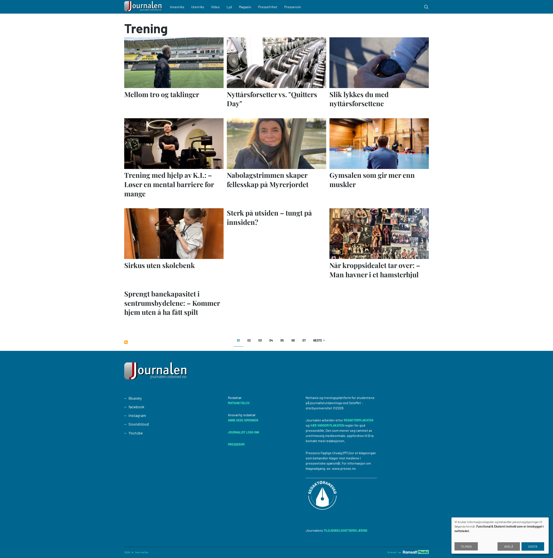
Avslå (508, 546)
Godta (532, 546)
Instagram (137, 415)
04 (272, 340)
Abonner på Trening (126, 342)
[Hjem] (143, 7)
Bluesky (135, 398)
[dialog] (500, 535)
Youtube (136, 432)
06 (294, 340)
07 (305, 340)
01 (240, 342)
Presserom (292, 7)
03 (261, 340)
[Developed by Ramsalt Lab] (416, 552)
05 (283, 340)
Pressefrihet (267, 7)
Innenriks (177, 7)
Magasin (245, 7)
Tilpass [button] (466, 546)
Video (215, 7)
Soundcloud (139, 424)
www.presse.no (344, 468)
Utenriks (197, 7)
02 (250, 340)
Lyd (229, 7)
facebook (136, 406)
